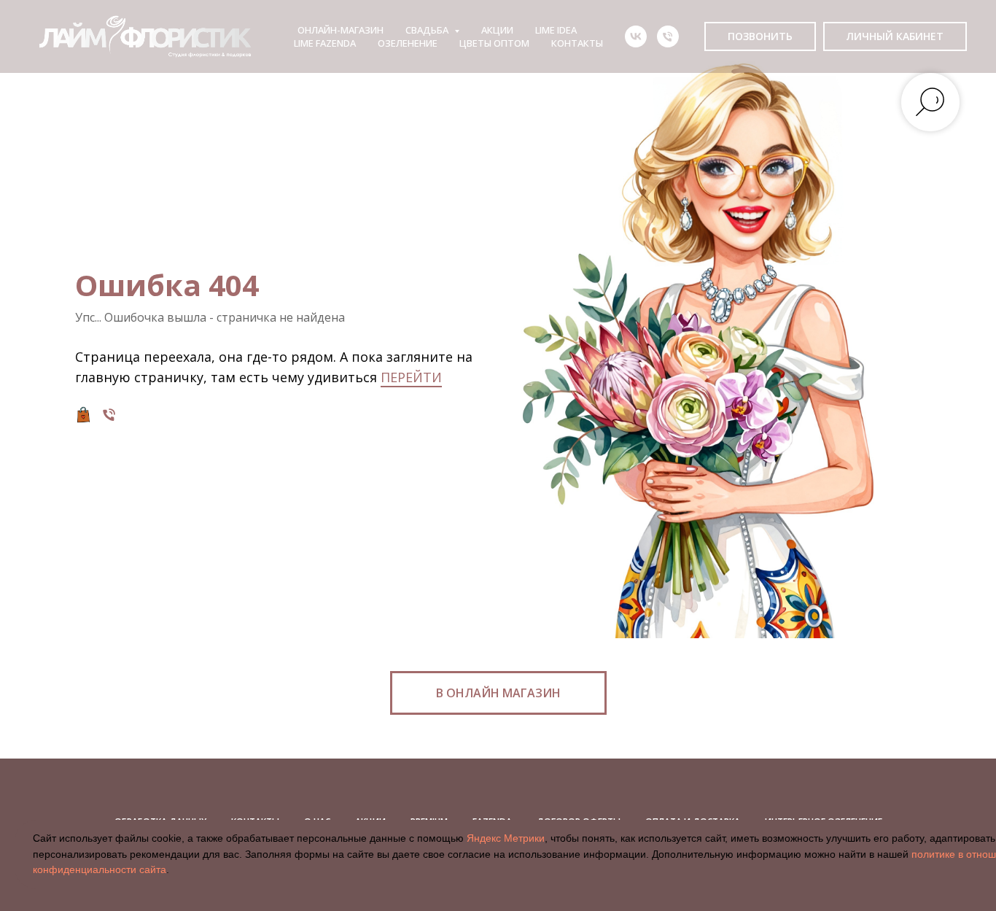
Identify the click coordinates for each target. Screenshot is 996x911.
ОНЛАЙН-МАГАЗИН (340, 29)
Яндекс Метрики (506, 838)
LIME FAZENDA (325, 43)
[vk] (636, 36)
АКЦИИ (497, 29)
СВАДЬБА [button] (428, 29)
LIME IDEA (556, 29)
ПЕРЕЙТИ (411, 377)
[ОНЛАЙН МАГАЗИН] (83, 414)
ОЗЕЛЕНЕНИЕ (407, 43)
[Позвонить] (109, 414)
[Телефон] (668, 36)
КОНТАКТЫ (577, 43)
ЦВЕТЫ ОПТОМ (494, 43)
